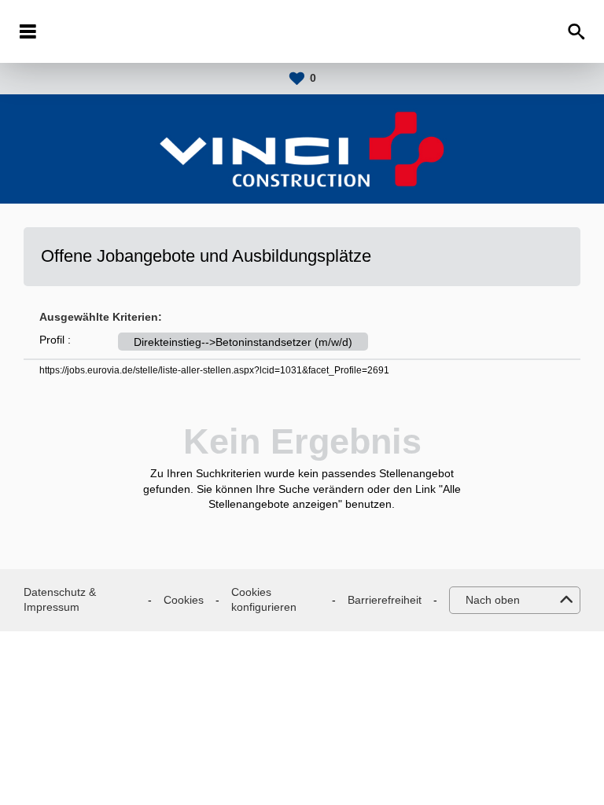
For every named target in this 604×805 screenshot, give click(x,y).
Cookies (184, 600)
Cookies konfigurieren (263, 600)
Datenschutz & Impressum (60, 600)
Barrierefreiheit (385, 600)
